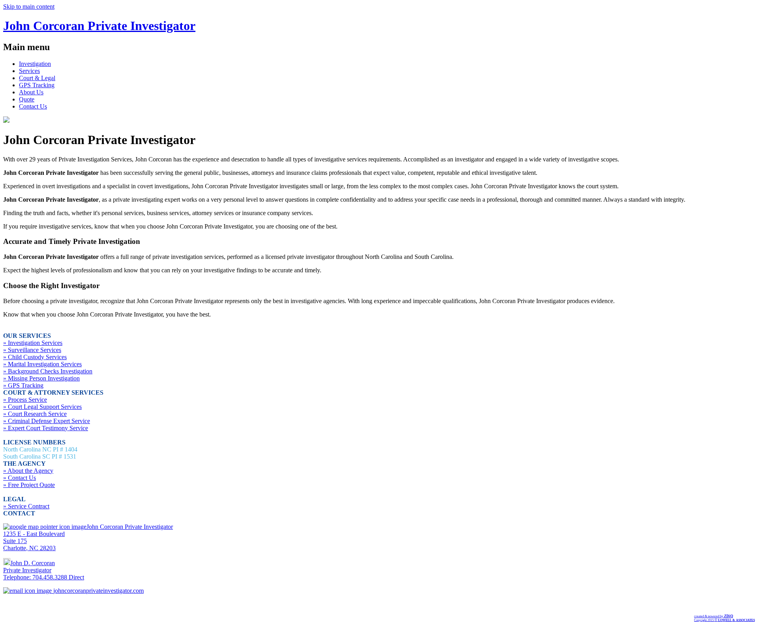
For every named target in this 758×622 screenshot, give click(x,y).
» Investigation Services (32, 342)
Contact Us (33, 106)
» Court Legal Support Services (42, 406)
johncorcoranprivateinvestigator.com (98, 590)
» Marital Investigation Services (42, 364)
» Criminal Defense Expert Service (46, 421)
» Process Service (25, 399)
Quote (26, 99)
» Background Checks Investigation (47, 371)
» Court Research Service (35, 413)
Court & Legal (37, 78)
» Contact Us (19, 477)
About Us (31, 92)
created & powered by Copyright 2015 (724, 618)
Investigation (35, 63)
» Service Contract (26, 506)
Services (29, 70)
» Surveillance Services (32, 350)
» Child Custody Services (35, 357)
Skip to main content (28, 6)
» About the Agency (28, 470)
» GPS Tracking (23, 385)
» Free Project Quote (29, 484)
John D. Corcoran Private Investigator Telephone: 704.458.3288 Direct (43, 570)
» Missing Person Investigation (41, 378)
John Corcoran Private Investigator (99, 26)
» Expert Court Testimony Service (45, 428)
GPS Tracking (36, 85)
